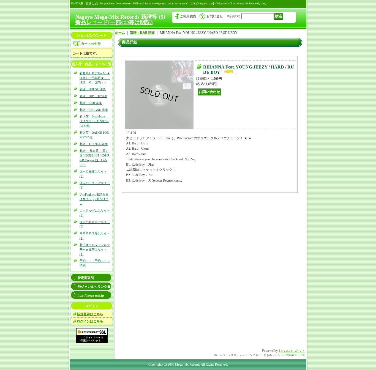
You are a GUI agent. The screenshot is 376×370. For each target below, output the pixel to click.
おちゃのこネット (292, 351)
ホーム (120, 33)
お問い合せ (214, 16)
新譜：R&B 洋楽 (91, 103)
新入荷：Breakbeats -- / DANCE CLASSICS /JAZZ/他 (94, 121)
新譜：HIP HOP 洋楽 (93, 96)
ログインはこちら (90, 321)
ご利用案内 (188, 16)
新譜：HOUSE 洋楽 (93, 89)
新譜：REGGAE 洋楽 (94, 109)
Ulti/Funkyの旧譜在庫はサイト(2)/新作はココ (94, 199)
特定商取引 (86, 278)
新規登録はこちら (90, 314)
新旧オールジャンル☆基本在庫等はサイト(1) (95, 249)
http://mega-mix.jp (91, 295)
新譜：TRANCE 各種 (94, 144)
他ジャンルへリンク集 (94, 287)
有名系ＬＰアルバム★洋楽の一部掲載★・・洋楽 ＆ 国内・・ (95, 78)
